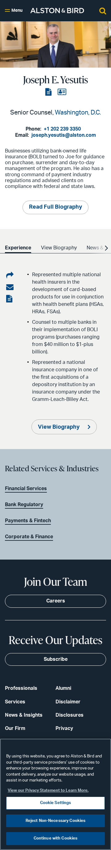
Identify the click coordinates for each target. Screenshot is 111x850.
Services (15, 701)
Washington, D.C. (78, 113)
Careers (55, 600)
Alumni (63, 688)
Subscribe (56, 659)
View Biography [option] (59, 247)
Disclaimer (68, 701)
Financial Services (26, 488)
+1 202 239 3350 (62, 129)
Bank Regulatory (24, 504)
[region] (55, 794)
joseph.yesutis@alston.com (63, 135)
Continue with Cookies (56, 838)
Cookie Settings (55, 803)
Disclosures (70, 715)
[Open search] (102, 10)
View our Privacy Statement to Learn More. (48, 791)
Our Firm (15, 728)
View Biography (59, 427)
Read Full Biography (55, 207)
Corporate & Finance (29, 536)
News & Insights (24, 715)
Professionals (21, 688)
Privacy (64, 728)
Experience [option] (18, 247)
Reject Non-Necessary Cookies (56, 821)
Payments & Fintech (28, 520)
